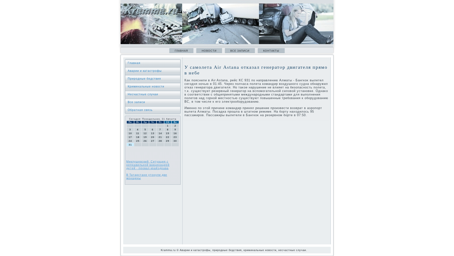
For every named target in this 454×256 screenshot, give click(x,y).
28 (160, 141)
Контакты (271, 50)
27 (152, 141)
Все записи (239, 50)
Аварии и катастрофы (145, 71)
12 (145, 133)
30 (175, 141)
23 (175, 137)
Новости (209, 50)
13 (152, 133)
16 (175, 133)
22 (167, 137)
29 (167, 141)
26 (145, 141)
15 (167, 133)
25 (138, 141)
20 (152, 137)
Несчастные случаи (143, 94)
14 (160, 133)
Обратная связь (140, 110)
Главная (181, 50)
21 (160, 137)
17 (130, 137)
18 (138, 137)
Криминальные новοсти (146, 86)
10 (130, 133)
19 (145, 137)
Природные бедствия (144, 78)
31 (130, 144)
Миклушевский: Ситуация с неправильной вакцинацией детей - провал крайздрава (148, 165)
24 (130, 141)
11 (137, 133)
